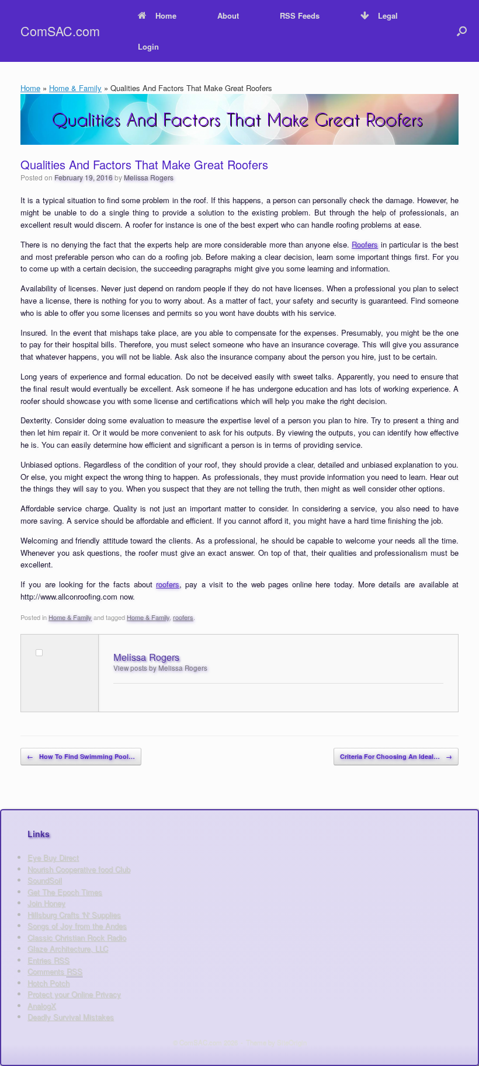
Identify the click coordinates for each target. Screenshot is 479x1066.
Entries (48, 960)
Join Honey (46, 902)
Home (165, 15)
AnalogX (41, 1005)
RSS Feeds (300, 15)
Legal (388, 15)
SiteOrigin (292, 1042)
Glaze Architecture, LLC (67, 948)
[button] (462, 31)
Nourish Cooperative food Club (78, 869)
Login (148, 46)
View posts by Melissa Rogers (160, 668)
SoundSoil (44, 880)
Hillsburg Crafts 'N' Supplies (74, 914)
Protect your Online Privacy (74, 993)
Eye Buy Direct (53, 857)
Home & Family (75, 87)
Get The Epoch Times (64, 891)
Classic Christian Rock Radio (76, 937)
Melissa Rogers (148, 177)
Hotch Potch (48, 982)
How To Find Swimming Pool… (81, 756)
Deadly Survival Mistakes (70, 1016)
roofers (167, 584)
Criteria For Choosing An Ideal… (396, 756)
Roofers (365, 244)
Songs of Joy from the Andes (77, 925)
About (228, 15)
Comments (54, 971)
